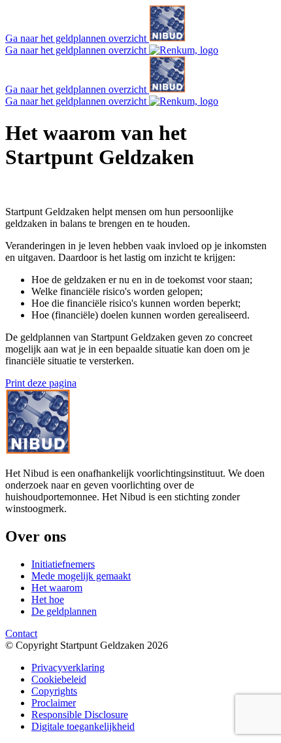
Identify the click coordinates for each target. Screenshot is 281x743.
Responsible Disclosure (79, 714)
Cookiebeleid (58, 679)
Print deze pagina (40, 383)
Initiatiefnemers (63, 564)
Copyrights (54, 691)
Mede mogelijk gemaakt (81, 575)
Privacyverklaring (68, 667)
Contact (21, 633)
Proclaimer (53, 702)
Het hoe (47, 599)
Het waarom (56, 587)
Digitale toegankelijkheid (83, 726)
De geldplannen (64, 611)
